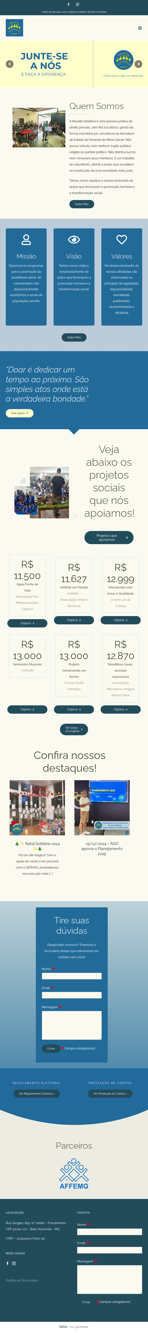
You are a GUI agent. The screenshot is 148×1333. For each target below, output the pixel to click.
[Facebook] (7, 1263)
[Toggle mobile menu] (140, 28)
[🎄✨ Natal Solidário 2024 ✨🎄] (37, 807)
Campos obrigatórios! (79, 1048)
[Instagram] (14, 1263)
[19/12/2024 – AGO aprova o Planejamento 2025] (102, 807)
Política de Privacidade (22, 1280)
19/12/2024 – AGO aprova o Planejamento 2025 (102, 848)
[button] (15, 128)
